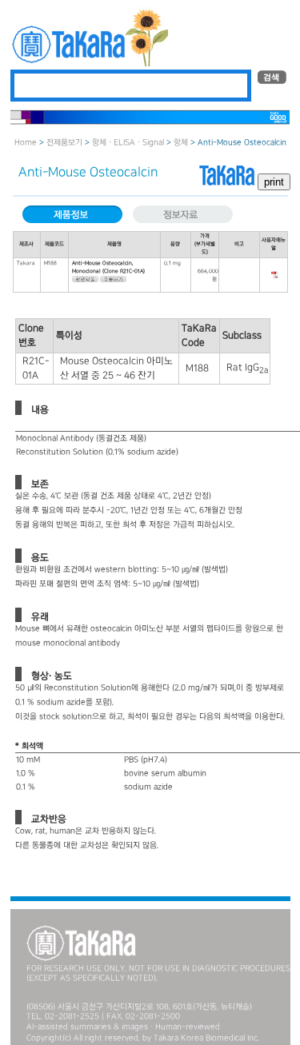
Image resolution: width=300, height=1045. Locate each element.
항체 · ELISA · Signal (128, 142)
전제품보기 (64, 142)
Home (25, 142)
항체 (181, 142)
